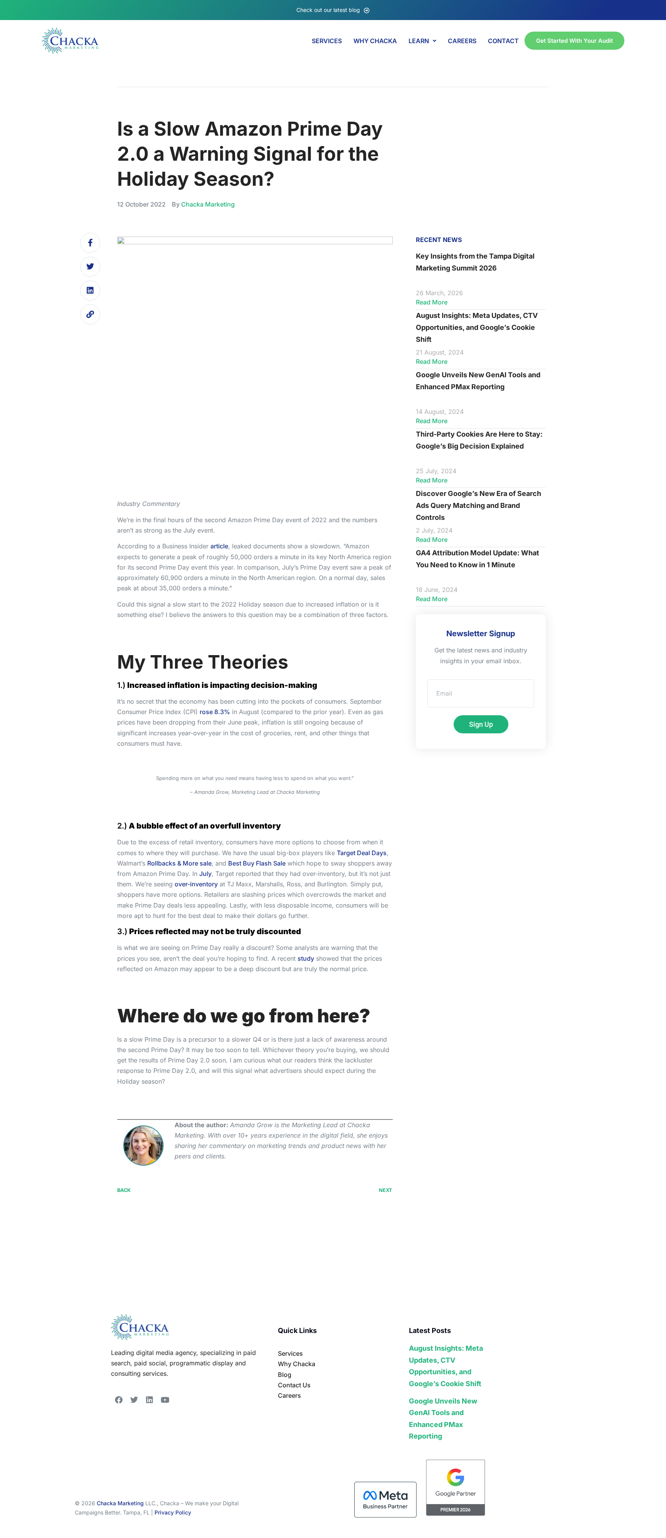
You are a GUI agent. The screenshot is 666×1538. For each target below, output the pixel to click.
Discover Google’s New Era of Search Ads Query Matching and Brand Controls (478, 505)
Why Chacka (296, 1364)
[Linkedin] (90, 291)
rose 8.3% (215, 712)
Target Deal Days (362, 853)
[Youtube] (165, 1400)
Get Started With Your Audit (574, 40)
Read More (431, 302)
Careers (289, 1395)
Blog (284, 1374)
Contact (503, 41)
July (205, 873)
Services (327, 41)
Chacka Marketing (120, 1503)
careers (462, 41)
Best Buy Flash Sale (257, 863)
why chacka (375, 41)
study (306, 958)
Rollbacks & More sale (179, 863)
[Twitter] (90, 267)
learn (419, 41)
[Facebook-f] (90, 243)
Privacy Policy (173, 1512)
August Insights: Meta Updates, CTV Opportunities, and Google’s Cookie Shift (477, 327)
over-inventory (196, 884)
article (219, 546)
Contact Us (294, 1385)
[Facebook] (118, 1400)
